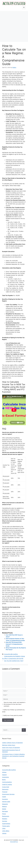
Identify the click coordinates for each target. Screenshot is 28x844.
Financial (4, 792)
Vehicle (4, 833)
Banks (4, 779)
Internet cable (6, 801)
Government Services (8, 794)
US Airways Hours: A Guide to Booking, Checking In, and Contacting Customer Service (13, 756)
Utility (3, 828)
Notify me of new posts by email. (12, 715)
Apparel (4, 774)
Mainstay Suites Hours (8, 745)
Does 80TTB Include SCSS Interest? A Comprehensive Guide (14, 644)
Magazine (5, 804)
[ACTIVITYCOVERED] (14, 3)
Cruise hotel (5, 787)
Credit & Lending (7, 784)
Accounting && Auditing (11, 654)
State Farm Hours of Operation (11, 747)
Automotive (5, 777)
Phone (4, 814)
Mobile (4, 809)
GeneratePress (14, 841)
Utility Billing (5, 831)
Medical (4, 806)
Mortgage (5, 811)
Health (4, 796)
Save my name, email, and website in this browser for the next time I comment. (14, 704)
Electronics (5, 789)
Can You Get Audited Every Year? (13, 660)
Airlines (4, 772)
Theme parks (6, 826)
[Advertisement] (14, 26)
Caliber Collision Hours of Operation (12, 742)
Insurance (5, 799)
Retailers (4, 818)
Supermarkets (6, 823)
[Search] (24, 730)
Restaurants (5, 816)
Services (4, 821)
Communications (7, 782)
